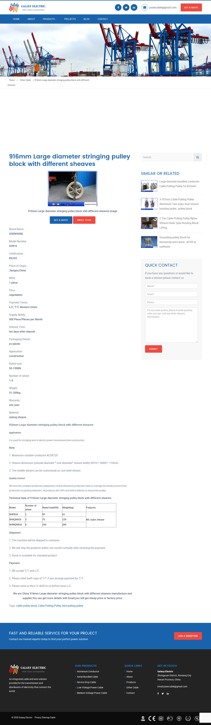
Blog (87, 18)
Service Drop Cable (86, 682)
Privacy (38, 717)
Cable (52, 717)
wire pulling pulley (72, 605)
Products (49, 18)
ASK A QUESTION (188, 635)
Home (16, 18)
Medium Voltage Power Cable (92, 692)
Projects (70, 18)
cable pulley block (26, 605)
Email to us (84, 220)
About (31, 18)
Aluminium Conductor (88, 671)
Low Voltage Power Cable (90, 687)
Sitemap (46, 717)
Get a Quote (191, 7)
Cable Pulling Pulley (49, 605)
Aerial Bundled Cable (87, 676)
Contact (103, 18)
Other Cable (25, 79)
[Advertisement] (105, 113)
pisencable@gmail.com (163, 7)
